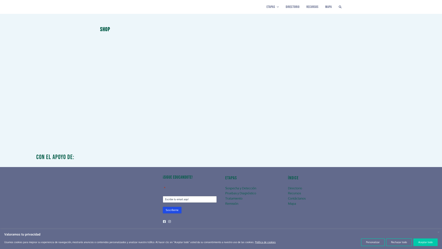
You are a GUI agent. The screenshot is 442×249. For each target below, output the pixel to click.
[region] (221, 239)
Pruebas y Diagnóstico (240, 193)
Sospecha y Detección (240, 188)
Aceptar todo (425, 242)
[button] (277, 7)
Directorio (293, 7)
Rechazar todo (399, 242)
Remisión (231, 203)
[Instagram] (169, 221)
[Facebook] (164, 221)
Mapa (328, 7)
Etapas (271, 7)
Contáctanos (297, 198)
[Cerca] (438, 232)
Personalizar (373, 242)
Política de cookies (265, 242)
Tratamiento (234, 198)
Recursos (312, 7)
